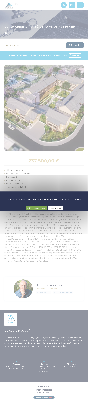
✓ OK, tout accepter (36, 208)
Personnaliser (55, 208)
